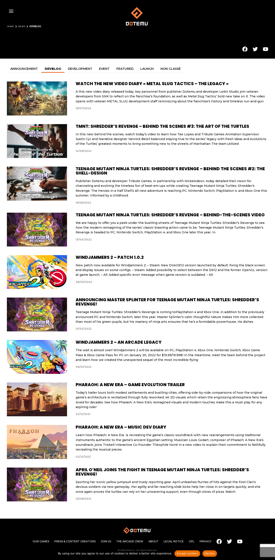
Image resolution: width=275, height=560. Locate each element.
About (153, 541)
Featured (124, 69)
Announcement (24, 69)
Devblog (53, 69)
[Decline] (269, 553)
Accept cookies (187, 553)
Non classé (170, 69)
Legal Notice (174, 541)
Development (80, 69)
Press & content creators (75, 541)
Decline (210, 553)
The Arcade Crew (129, 541)
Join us (106, 541)
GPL (191, 541)
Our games (41, 541)
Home (10, 26)
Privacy (205, 541)
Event (104, 69)
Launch (147, 69)
